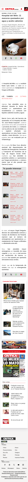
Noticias (3, 468)
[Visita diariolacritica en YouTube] (18, 465)
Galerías (24, 468)
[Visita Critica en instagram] (23, 465)
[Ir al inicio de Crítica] (12, 9)
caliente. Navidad (7, 69)
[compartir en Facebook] (5, 58)
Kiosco (16, 447)
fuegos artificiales (7, 68)
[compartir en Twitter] (11, 58)
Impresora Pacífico (19, 457)
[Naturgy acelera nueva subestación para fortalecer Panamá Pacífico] (7, 324)
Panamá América (7, 450)
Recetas (5, 457)
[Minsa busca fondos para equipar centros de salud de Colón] (14, 291)
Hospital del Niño (12, 66)
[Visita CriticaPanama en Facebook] (5, 465)
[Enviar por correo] (21, 58)
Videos (18, 468)
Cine (16, 450)
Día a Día (5, 452)
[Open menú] (2, 9)
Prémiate (17, 455)
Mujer (4, 455)
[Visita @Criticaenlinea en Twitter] (9, 465)
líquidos (15, 68)
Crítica (4, 447)
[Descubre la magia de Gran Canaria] (7, 332)
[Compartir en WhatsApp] (16, 58)
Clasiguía (17, 452)
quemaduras (21, 66)
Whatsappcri (11, 468)
